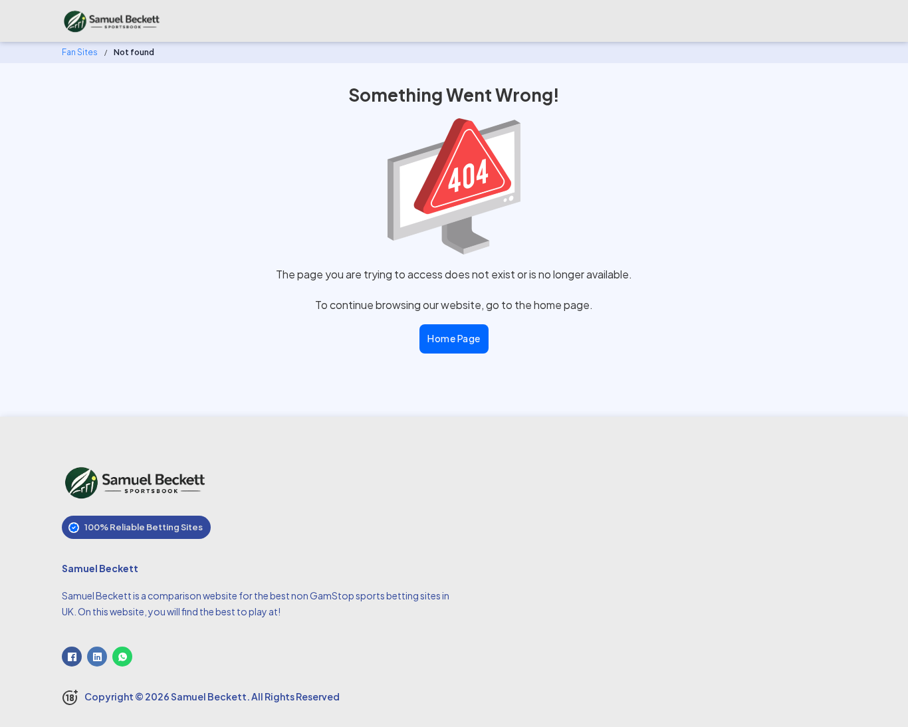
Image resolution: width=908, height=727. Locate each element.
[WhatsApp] (122, 657)
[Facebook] (72, 657)
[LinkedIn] (97, 657)
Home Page (454, 338)
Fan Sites (80, 52)
